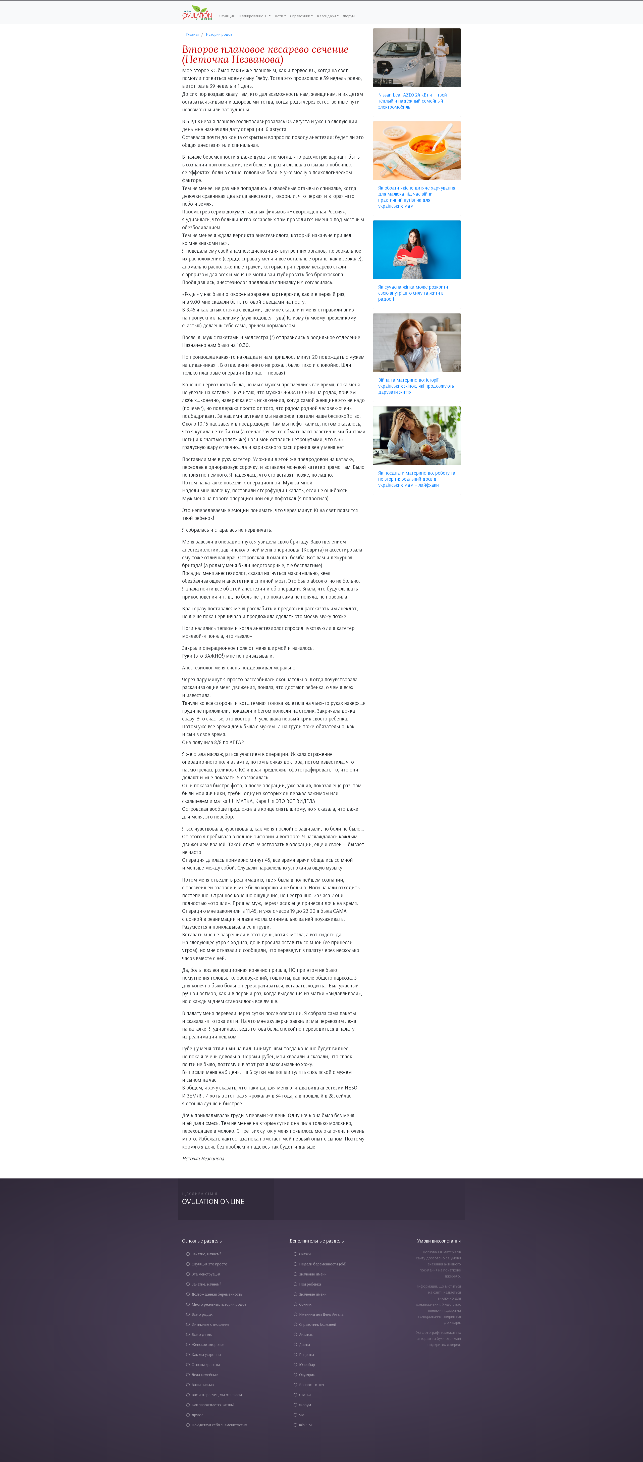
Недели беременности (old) (322, 1263)
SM (302, 1414)
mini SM (305, 1424)
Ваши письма (203, 1384)
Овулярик (307, 1374)
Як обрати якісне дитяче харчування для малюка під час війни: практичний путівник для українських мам (416, 197)
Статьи (305, 1394)
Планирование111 (253, 15)
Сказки (305, 1253)
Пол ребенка (310, 1284)
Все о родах (202, 1314)
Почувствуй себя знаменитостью (219, 1424)
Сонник (305, 1304)
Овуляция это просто (209, 1263)
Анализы (306, 1334)
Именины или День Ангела (321, 1314)
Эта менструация (206, 1273)
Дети (279, 15)
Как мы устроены (206, 1354)
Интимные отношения (210, 1324)
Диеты (304, 1344)
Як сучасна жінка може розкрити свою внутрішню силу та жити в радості (413, 293)
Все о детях (202, 1334)
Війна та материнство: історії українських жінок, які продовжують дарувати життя (416, 386)
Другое (197, 1414)
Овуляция (227, 15)
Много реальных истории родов (219, 1304)
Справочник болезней (317, 1324)
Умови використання (439, 1241)
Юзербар (307, 1364)
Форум (349, 15)
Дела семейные (205, 1374)
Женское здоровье (208, 1344)
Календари (326, 15)
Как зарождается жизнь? (213, 1404)
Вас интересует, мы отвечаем (217, 1394)
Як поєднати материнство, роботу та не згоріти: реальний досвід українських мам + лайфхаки (416, 479)
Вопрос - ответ (312, 1384)
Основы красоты (206, 1364)
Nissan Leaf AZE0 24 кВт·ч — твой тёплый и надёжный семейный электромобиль (412, 101)
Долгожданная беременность (217, 1294)
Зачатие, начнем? (206, 1253)
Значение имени (313, 1273)
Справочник (300, 15)
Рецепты (306, 1354)
